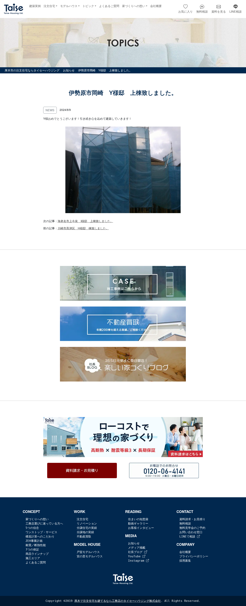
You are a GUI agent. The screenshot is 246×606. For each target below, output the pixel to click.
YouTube (135, 556)
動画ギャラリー (138, 523)
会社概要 (156, 6)
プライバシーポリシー (193, 556)
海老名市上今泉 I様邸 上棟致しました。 (85, 221)
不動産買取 (84, 536)
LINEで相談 (188, 536)
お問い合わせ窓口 (190, 532)
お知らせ (134, 543)
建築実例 (35, 6)
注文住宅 (82, 519)
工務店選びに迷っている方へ (44, 523)
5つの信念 (32, 528)
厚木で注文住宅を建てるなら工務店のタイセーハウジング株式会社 (117, 601)
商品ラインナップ (37, 554)
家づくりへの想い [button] (133, 6)
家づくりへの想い (37, 519)
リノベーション (87, 523)
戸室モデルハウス (88, 552)
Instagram (137, 560)
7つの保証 (32, 549)
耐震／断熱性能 (36, 545)
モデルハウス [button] (68, 6)
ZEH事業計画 (34, 541)
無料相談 (185, 523)
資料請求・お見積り (192, 519)
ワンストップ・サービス (41, 532)
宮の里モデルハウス (90, 556)
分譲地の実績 (85, 532)
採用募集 (185, 560)
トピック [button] (88, 6)
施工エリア (33, 558)
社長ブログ (136, 552)
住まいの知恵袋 (138, 519)
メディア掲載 (136, 547)
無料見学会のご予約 (192, 528)
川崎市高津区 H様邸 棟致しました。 (83, 228)
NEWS (50, 110)
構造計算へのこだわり (40, 536)
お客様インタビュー (141, 528)
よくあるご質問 (109, 6)
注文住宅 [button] (49, 6)
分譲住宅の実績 (87, 528)
